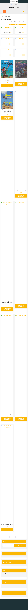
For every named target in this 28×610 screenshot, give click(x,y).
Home (2, 16)
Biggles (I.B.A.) (14, 7)
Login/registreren (14, 1)
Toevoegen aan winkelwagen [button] (7, 85)
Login (5, 573)
